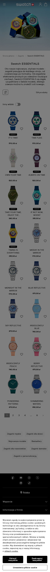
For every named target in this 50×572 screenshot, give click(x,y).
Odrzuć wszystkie (12, 559)
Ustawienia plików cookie (25, 568)
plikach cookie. (11, 551)
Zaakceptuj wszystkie (37, 559)
